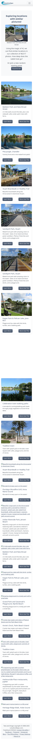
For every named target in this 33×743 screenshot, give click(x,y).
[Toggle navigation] (29, 3)
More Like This (24, 122)
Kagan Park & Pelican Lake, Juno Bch (16, 319)
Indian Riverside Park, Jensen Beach (14, 520)
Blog (4, 734)
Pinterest (16, 732)
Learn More (7, 122)
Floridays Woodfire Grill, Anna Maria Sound (15, 490)
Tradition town (8, 446)
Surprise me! (16, 69)
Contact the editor (23, 730)
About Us (17, 736)
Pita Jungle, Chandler (11, 151)
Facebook (8, 732)
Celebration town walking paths (15, 403)
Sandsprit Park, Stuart (11, 229)
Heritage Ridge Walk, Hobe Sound (16, 707)
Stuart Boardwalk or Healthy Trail (16, 189)
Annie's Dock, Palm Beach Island (16, 625)
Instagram (24, 732)
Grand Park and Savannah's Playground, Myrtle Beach (14, 602)
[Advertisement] (16, 355)
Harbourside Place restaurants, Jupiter (15, 680)
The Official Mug (12, 734)
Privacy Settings (25, 734)
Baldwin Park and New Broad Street (14, 108)
